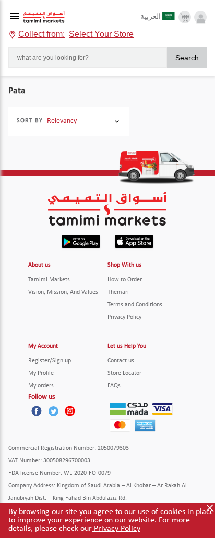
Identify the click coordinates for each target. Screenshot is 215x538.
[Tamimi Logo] (44, 17)
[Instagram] (70, 411)
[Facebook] (36, 411)
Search (187, 58)
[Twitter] (53, 411)
